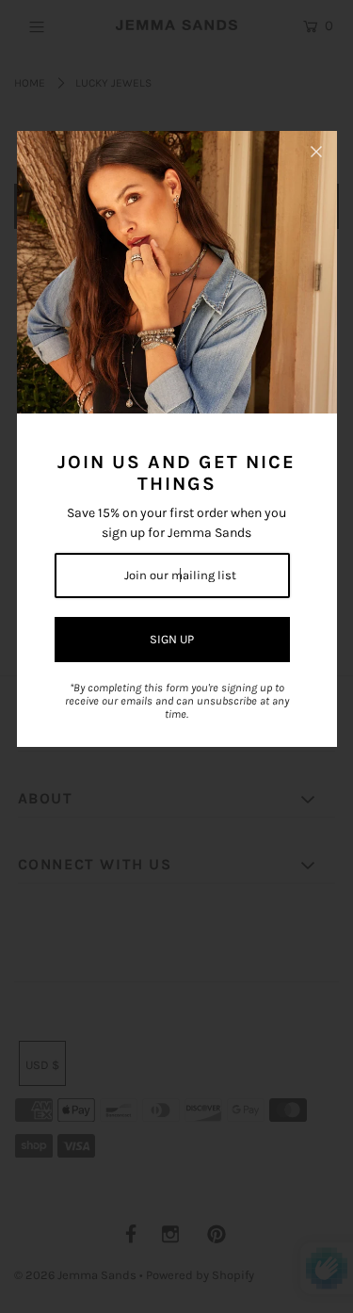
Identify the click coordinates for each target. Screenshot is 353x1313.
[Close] (316, 151)
